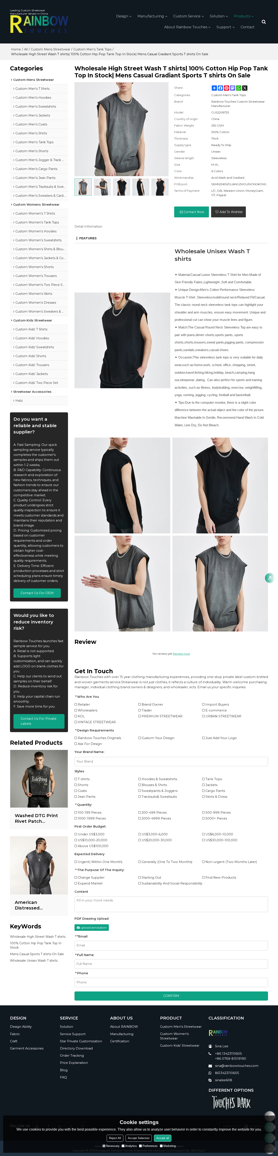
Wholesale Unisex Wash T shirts (34, 961)
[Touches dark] (238, 1102)
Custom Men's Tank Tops (92, 49)
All (26, 49)
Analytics (131, 1146)
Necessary (112, 1146)
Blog (64, 1070)
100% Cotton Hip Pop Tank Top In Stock (35, 945)
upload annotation (94, 927)
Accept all (162, 1138)
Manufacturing (150, 16)
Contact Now (194, 212)
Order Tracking (72, 1056)
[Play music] (270, 578)
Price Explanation (74, 1063)
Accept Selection (138, 1138)
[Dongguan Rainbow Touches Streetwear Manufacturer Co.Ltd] (39, 24)
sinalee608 (223, 1080)
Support (224, 27)
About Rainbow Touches (185, 27)
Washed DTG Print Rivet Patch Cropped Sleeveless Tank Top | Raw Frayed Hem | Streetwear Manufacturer (37, 818)
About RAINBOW (124, 1027)
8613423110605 (227, 1073)
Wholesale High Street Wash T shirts (37, 937)
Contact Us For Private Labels (38, 721)
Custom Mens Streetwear (50, 49)
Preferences (150, 1146)
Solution (217, 16)
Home (16, 49)
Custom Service (186, 16)
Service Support (73, 1034)
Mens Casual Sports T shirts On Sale (37, 954)
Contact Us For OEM (37, 593)
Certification (119, 1041)
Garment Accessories (26, 1048)
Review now (181, 653)
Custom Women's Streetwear (174, 1036)
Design (122, 16)
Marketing (169, 1146)
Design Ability (21, 1027)
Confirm (171, 996)
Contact (248, 27)
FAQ (63, 1077)
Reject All (115, 1138)
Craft (13, 1041)
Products (242, 16)
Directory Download (76, 1048)
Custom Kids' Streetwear (179, 1046)
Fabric (15, 1034)
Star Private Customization (81, 1041)
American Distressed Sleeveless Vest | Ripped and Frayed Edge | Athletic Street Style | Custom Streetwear (38, 905)
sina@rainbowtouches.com (236, 1066)
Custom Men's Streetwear (181, 1027)
